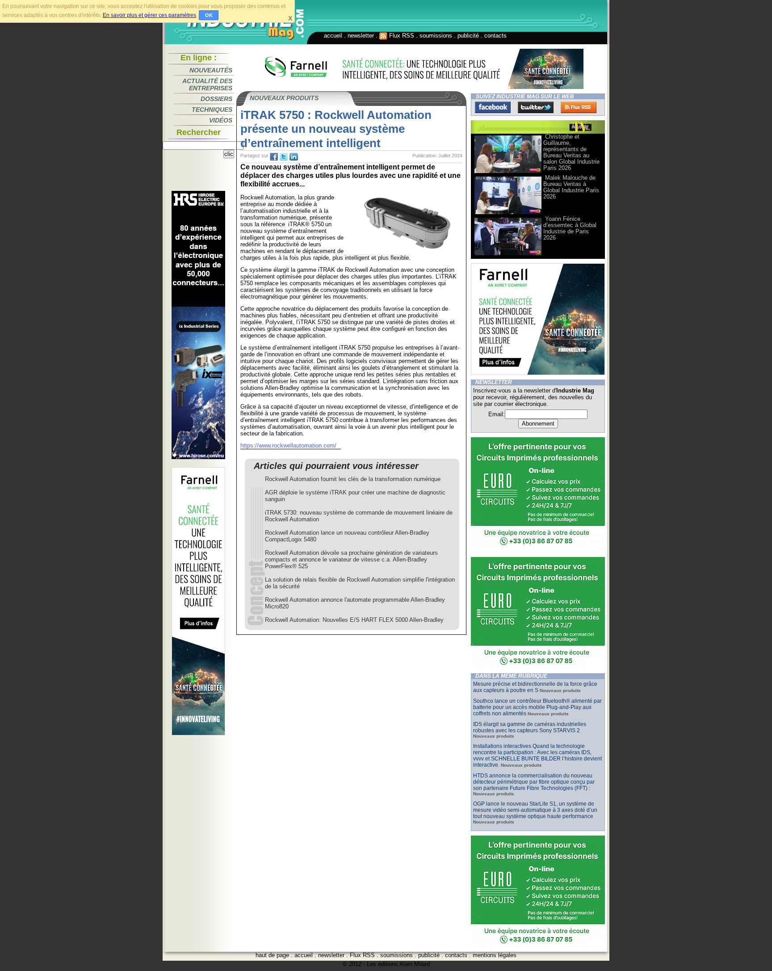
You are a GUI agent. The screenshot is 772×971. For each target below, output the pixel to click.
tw (283, 156)
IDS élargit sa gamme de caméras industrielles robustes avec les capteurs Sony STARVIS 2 (529, 727)
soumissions (436, 35)
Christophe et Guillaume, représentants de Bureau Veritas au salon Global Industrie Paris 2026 (571, 152)
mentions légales (494, 955)
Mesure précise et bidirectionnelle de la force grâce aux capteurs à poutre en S (535, 687)
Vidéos (220, 120)
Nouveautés (210, 70)
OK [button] (209, 15)
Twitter (536, 107)
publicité (468, 35)
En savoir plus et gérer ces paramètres (149, 15)
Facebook (493, 107)
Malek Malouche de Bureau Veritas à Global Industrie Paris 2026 (571, 187)
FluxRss (578, 107)
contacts (495, 35)
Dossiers (216, 98)
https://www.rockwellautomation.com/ (288, 445)
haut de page (272, 955)
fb (273, 156)
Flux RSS (400, 35)
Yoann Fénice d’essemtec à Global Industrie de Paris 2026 (569, 228)
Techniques (212, 109)
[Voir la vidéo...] (508, 172)
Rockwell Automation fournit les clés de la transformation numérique (353, 479)
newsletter (361, 35)
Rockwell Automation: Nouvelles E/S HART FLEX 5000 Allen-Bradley (354, 619)
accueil (333, 35)
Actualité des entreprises (207, 84)
